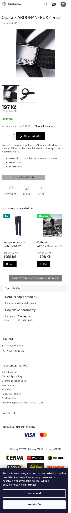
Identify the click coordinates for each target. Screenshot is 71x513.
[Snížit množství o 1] (14, 138)
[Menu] (63, 4)
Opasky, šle (24, 316)
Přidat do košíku (32, 136)
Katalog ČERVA (35, 449)
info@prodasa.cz (15, 345)
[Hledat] (45, 4)
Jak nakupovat (9, 372)
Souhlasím (34, 504)
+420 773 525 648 (15, 351)
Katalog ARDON (53, 449)
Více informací (27, 485)
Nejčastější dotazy (11, 394)
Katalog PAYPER (18, 449)
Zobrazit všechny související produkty (35, 278)
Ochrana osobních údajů (14, 381)
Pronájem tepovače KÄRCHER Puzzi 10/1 (22, 402)
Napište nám (8, 385)
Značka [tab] (16, 288)
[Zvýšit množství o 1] (14, 134)
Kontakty (6, 389)
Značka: (10, 23)
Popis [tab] (8, 288)
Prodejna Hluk (9, 398)
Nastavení (34, 493)
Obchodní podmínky (12, 376)
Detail (10, 263)
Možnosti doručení (44, 126)
